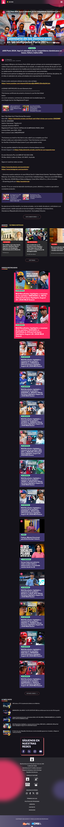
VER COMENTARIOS (33, 217)
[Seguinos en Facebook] (23, 751)
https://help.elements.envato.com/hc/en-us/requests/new (34, 150)
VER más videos (32, 693)
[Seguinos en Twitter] (29, 751)
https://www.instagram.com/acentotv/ (15, 169)
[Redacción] (3, 61)
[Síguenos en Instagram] (37, 793)
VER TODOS (32, 260)
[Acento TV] (3, 2)
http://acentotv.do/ (23, 181)
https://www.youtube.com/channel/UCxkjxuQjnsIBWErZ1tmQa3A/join (26, 83)
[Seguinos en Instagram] (35, 751)
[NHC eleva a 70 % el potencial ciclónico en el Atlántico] (32, 706)
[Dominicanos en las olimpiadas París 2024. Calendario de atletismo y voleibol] (33, 197)
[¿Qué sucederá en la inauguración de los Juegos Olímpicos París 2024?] (13, 108)
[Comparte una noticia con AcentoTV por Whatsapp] (27, 793)
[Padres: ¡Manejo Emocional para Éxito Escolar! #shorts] (32, 530)
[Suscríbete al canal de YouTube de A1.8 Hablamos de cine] (36, 779)
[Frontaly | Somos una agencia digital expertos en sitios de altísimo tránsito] (26, 824)
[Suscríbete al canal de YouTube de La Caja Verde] (36, 784)
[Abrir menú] (61, 2)
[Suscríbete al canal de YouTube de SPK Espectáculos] (27, 784)
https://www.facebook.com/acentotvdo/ (15, 167)
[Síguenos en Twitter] (33, 793)
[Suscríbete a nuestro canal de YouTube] (40, 751)
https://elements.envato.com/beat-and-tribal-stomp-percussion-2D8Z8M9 (34, 118)
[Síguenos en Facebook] (30, 793)
